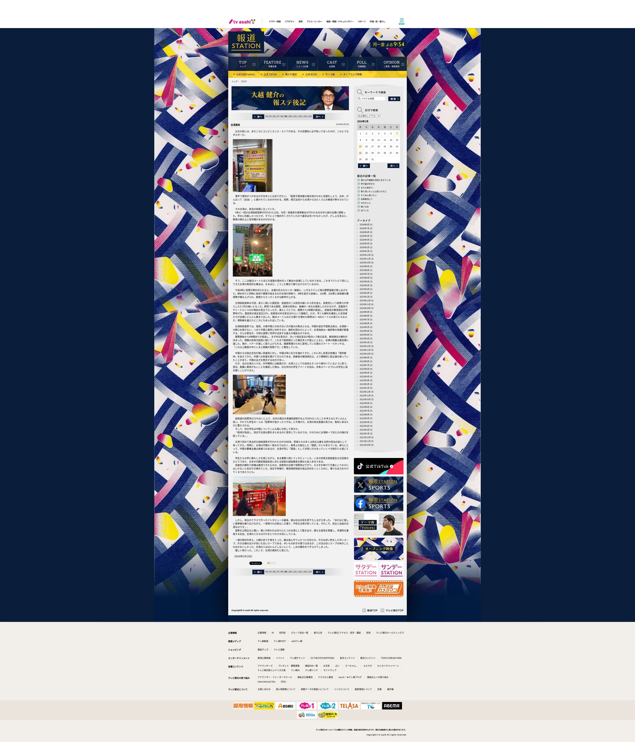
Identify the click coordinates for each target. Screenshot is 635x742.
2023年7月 (364, 365)
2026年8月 (364, 225)
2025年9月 (364, 266)
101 (295, 116)
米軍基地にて (367, 199)
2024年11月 (365, 304)
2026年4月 (364, 240)
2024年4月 (364, 331)
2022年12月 (365, 392)
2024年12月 (365, 301)
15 (360, 146)
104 (310, 116)
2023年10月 (365, 354)
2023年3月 (364, 380)
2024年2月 (364, 339)
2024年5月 (364, 327)
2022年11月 (365, 396)
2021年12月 (365, 437)
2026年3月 (364, 244)
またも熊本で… (368, 188)
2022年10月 (365, 399)
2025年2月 (364, 293)
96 (274, 116)
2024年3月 (364, 335)
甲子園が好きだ (368, 184)
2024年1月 (364, 342)
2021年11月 (365, 441)
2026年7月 (364, 228)
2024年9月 (364, 312)
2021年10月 (365, 445)
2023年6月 (364, 369)
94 (267, 116)
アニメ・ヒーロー (314, 21)
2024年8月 (364, 316)
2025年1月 (364, 297)
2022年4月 (364, 422)
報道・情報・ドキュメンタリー (340, 21)
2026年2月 (364, 247)
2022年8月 (364, 407)
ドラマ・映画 (274, 21)
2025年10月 (365, 263)
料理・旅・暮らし (377, 21)
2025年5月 (364, 282)
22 (360, 153)
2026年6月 (364, 232)
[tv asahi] (243, 21)
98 (282, 116)
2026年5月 (364, 236)
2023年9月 (364, 358)
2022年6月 (364, 415)
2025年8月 (364, 270)
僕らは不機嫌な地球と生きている (376, 180)
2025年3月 (364, 289)
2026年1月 (364, 251)
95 (270, 116)
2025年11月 (365, 259)
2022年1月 (364, 434)
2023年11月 (365, 350)
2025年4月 (364, 285)
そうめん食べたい (369, 195)
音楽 (300, 21)
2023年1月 (364, 388)
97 (278, 116)
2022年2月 (364, 430)
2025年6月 (364, 278)
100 (290, 116)
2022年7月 (364, 411)
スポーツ (362, 21)
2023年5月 (364, 373)
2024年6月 (364, 323)
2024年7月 (364, 320)
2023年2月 (364, 384)
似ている (365, 210)
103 (305, 116)
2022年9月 (364, 403)
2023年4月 (364, 377)
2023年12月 (365, 346)
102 (300, 116)
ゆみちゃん (366, 203)
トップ (234, 81)
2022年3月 (364, 426)
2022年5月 (364, 418)
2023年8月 (364, 361)
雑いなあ (365, 207)
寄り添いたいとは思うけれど (374, 191)
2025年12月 (365, 255)
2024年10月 (365, 308)
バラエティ (289, 21)
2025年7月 (364, 274)
